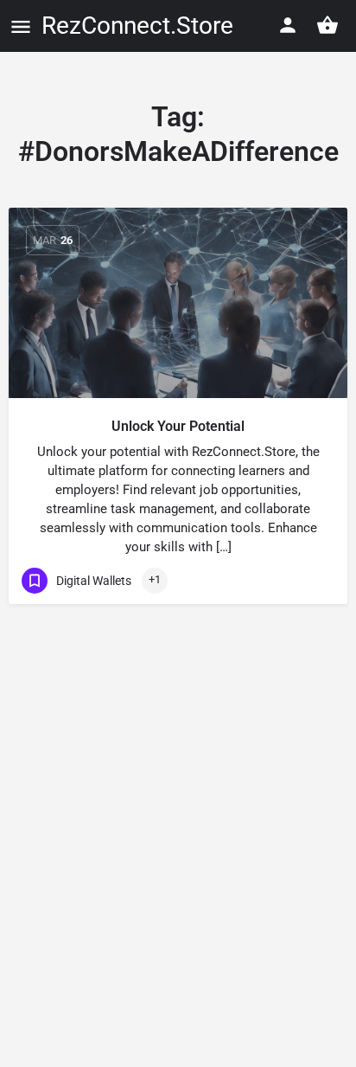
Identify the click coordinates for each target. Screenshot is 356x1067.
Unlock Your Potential (178, 426)
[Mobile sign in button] (288, 25)
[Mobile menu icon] (21, 26)
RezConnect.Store (137, 25)
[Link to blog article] (178, 303)
